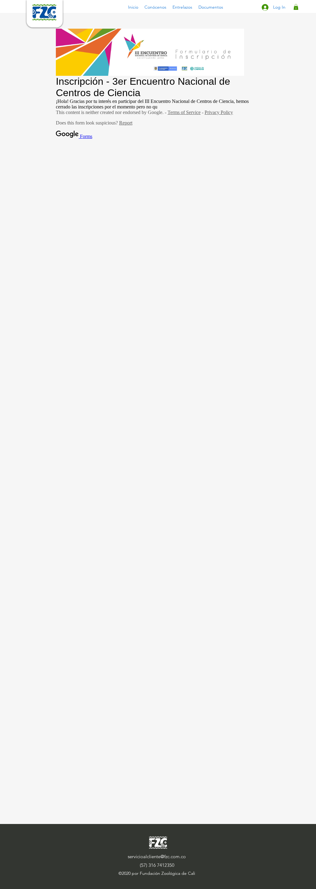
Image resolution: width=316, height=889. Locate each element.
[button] (155, 7)
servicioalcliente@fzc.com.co (157, 856)
